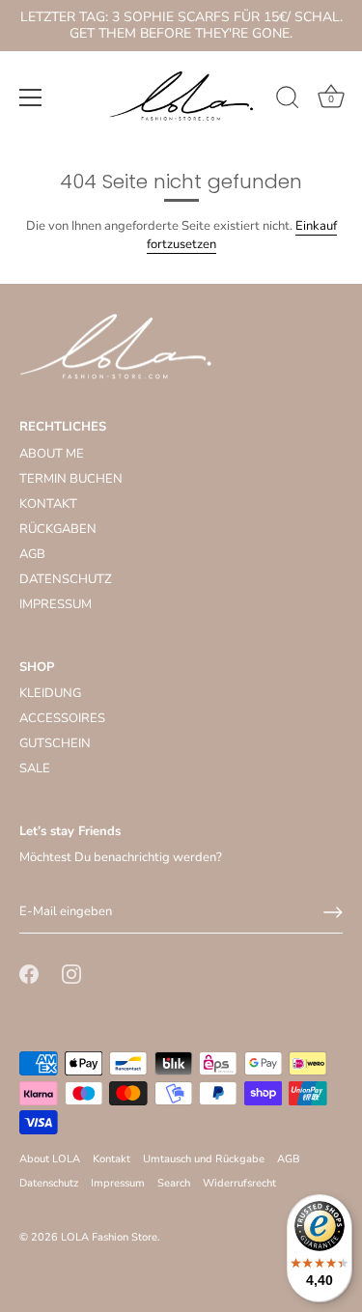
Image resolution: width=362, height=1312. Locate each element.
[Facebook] (29, 973)
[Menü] (31, 97)
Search (173, 1183)
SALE (34, 768)
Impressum (118, 1183)
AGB (32, 554)
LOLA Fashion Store (109, 1237)
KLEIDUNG (50, 693)
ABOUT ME (51, 453)
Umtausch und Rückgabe (204, 1159)
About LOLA (49, 1159)
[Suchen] (287, 100)
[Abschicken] (333, 912)
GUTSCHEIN (55, 743)
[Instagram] (71, 973)
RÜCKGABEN (58, 529)
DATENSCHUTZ (65, 579)
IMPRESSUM (55, 604)
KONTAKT (48, 504)
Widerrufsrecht (239, 1183)
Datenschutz (48, 1183)
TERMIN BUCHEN (71, 479)
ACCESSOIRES (62, 718)
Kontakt (111, 1159)
